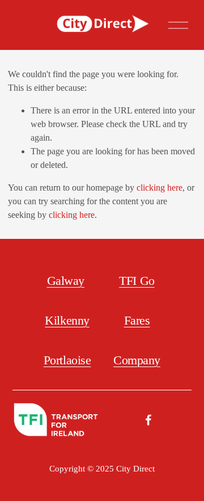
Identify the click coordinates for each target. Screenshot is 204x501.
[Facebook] (148, 420)
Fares (137, 320)
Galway (65, 280)
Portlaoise (67, 360)
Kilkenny (67, 320)
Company (136, 360)
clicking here (159, 187)
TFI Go (136, 280)
